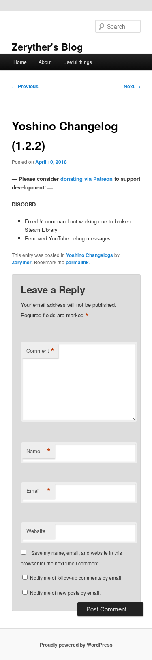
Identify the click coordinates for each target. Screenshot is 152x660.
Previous (25, 86)
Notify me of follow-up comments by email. (76, 577)
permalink (77, 262)
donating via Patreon (86, 179)
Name (38, 451)
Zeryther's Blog (47, 46)
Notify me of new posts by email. (65, 592)
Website (35, 531)
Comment (40, 350)
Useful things (77, 61)
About (45, 61)
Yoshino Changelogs (89, 255)
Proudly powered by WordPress (76, 644)
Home (20, 61)
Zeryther (22, 262)
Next (132, 86)
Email (38, 490)
